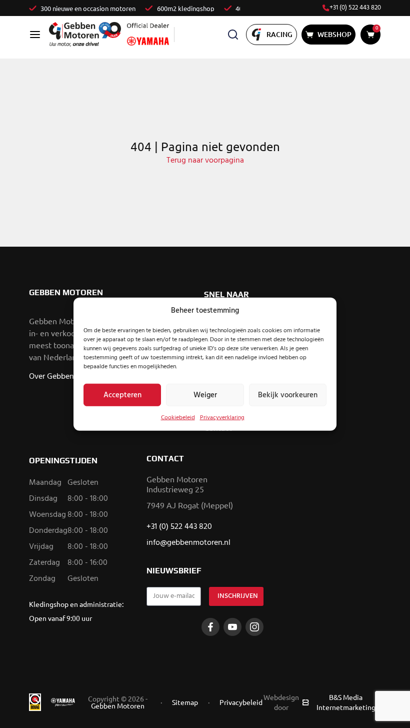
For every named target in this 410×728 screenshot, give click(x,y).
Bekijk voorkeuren (288, 395)
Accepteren (123, 395)
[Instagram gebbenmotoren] (255, 627)
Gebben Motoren (117, 705)
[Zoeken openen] (233, 35)
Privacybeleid (241, 701)
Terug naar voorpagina (205, 161)
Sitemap (185, 701)
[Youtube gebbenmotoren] (233, 627)
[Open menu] (35, 35)
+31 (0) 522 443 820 (355, 8)
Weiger (205, 395)
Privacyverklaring (222, 418)
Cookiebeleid (178, 418)
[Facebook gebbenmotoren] (211, 627)
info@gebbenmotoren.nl (188, 542)
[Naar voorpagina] (85, 34)
